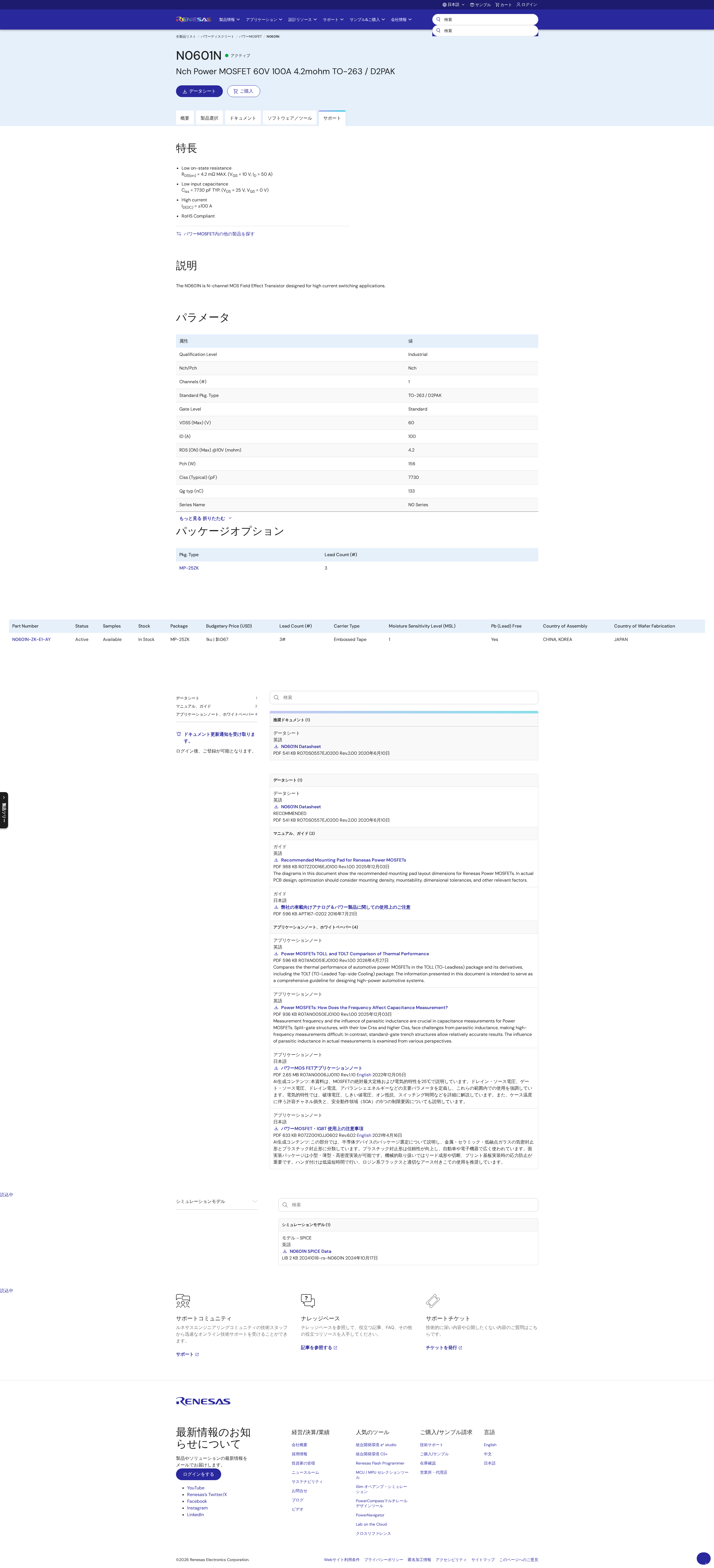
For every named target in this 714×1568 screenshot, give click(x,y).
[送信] (438, 30)
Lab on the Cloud (371, 1524)
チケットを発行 (441, 1347)
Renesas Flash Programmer (380, 1463)
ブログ (297, 1499)
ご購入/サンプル (434, 1453)
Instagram (197, 1508)
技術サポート (431, 1444)
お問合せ (299, 1490)
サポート (185, 1354)
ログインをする (198, 1474)
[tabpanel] (357, 1337)
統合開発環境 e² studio (376, 1444)
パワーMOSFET (250, 36)
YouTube (195, 1488)
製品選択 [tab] (209, 118)
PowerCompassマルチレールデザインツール (381, 1503)
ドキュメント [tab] (243, 118)
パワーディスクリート (217, 36)
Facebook (197, 1501)
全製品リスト (186, 36)
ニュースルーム (305, 1472)
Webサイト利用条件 (342, 1559)
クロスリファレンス (373, 1533)
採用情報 (299, 1453)
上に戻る (706, 1563)
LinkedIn (195, 1515)
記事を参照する (316, 1347)
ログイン (529, 4)
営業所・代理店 (433, 1472)
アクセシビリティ (451, 1559)
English (490, 1444)
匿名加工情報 (419, 1559)
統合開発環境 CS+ (372, 1453)
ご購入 (246, 91)
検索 (485, 19)
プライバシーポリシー (383, 1559)
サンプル (483, 5)
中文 (488, 1453)
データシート (202, 91)
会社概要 (299, 1444)
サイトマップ (483, 1559)
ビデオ (297, 1509)
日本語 (490, 1463)
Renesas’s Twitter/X (207, 1494)
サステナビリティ (307, 1481)
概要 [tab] (184, 118)
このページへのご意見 (518, 1559)
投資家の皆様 (303, 1463)
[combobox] (485, 30)
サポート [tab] (332, 118)
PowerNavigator (370, 1515)
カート (506, 5)
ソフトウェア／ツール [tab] (289, 118)
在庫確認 (428, 1463)
